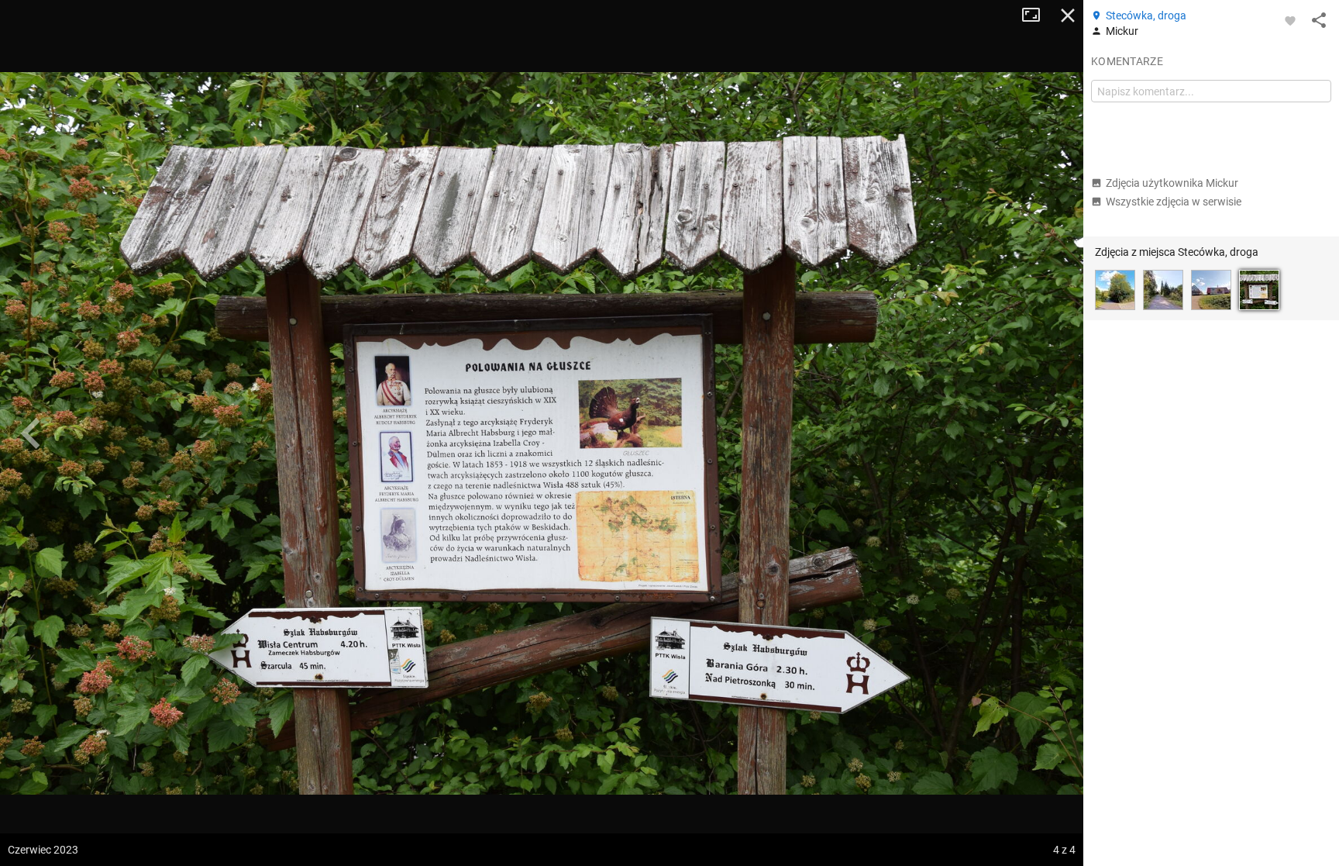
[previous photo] (31, 433)
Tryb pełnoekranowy (1036, 15)
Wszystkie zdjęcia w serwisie (1173, 201)
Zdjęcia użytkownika (1172, 183)
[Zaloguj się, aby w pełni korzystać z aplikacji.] (1290, 20)
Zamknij (1067, 15)
